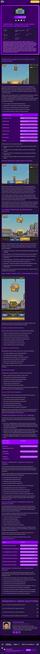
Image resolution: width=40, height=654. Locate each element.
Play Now (20, 17)
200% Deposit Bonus (35, 1)
